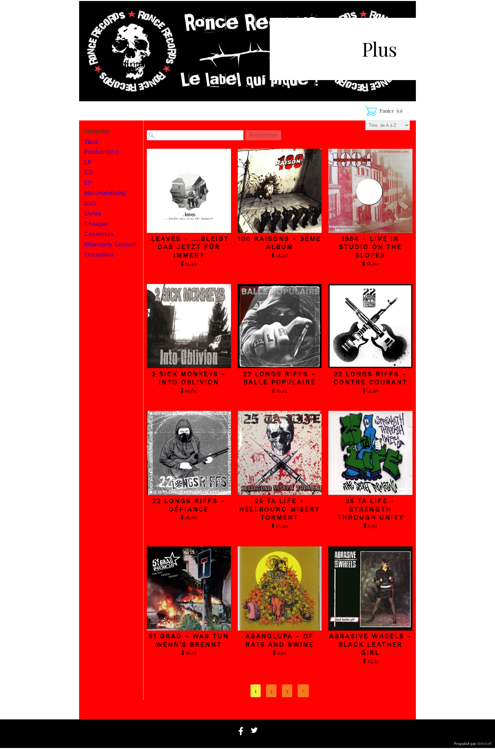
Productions (101, 151)
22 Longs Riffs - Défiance (189, 505)
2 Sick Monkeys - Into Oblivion (189, 378)
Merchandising (105, 192)
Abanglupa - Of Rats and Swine (279, 640)
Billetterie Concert (110, 244)
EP (88, 182)
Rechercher (263, 135)
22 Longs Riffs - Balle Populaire (279, 378)
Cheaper (96, 223)
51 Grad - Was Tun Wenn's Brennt (189, 640)
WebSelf (484, 743)
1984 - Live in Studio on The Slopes (370, 247)
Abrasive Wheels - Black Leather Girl (370, 644)
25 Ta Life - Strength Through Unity (370, 509)
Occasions (99, 254)
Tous (91, 141)
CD (88, 172)
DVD (90, 203)
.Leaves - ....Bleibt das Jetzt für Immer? (189, 247)
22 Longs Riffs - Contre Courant (370, 378)
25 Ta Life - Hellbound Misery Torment (279, 509)
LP (88, 162)
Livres (92, 213)
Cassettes (99, 233)
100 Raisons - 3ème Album (279, 243)
